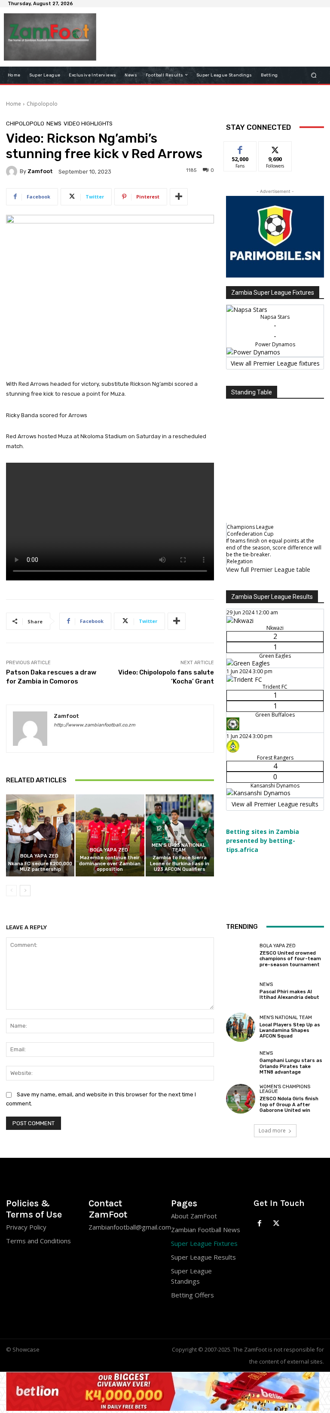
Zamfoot (40, 171)
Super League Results (203, 1257)
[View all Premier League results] (275, 592)
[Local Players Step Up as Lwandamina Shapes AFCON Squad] (240, 1027)
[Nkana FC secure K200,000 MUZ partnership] (40, 835)
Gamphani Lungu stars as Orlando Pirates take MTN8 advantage (291, 1066)
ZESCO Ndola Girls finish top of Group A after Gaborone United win (289, 1104)
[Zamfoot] (13, 171)
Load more (272, 1130)
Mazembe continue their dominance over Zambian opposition (110, 863)
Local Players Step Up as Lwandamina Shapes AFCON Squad (290, 1030)
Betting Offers (192, 1295)
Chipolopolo (42, 103)
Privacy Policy (26, 1227)
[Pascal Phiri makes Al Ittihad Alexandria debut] (240, 991)
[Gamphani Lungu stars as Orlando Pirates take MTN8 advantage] (240, 1062)
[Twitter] (276, 1224)
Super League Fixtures (204, 1243)
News (53, 123)
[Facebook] (260, 1224)
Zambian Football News (205, 1229)
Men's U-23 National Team (178, 847)
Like (240, 148)
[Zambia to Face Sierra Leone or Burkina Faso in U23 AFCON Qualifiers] (180, 835)
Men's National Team (286, 1017)
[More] (179, 196)
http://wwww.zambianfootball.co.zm (94, 725)
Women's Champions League (285, 1089)
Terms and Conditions (38, 1240)
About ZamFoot (194, 1216)
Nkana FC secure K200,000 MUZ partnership (40, 866)
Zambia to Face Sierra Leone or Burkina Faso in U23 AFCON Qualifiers (179, 863)
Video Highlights (88, 123)
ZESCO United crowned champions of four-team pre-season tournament (290, 958)
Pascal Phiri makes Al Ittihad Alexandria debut (289, 994)
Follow (275, 148)
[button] (314, 75)
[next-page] (25, 890)
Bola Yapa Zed (39, 856)
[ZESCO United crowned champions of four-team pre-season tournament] (240, 955)
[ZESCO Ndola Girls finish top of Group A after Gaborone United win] (240, 1098)
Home (13, 103)
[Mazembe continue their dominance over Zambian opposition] (110, 835)
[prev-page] (11, 890)
